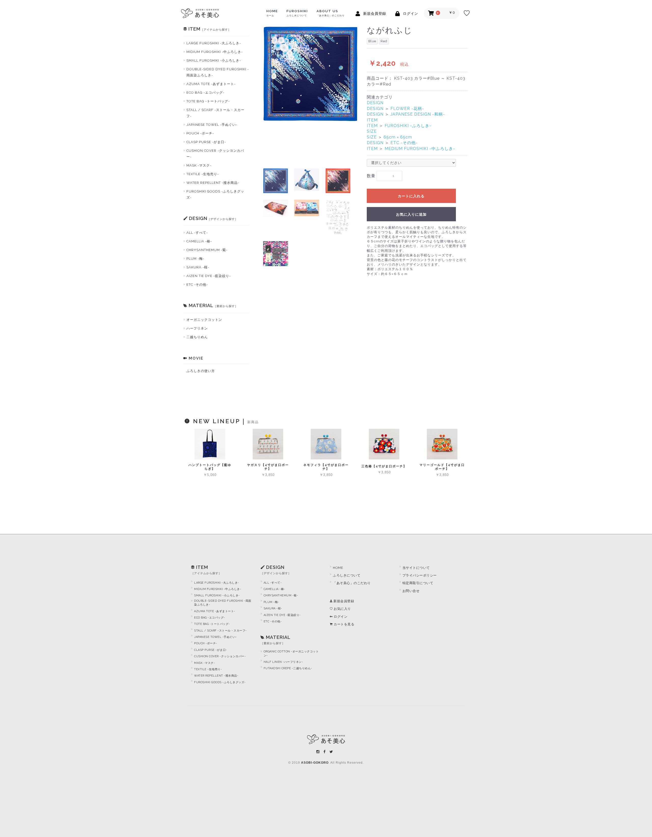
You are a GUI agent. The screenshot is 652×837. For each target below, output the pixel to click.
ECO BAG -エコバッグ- (205, 92)
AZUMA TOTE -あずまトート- (211, 84)
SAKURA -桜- (197, 267)
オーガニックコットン (204, 320)
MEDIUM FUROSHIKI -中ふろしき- (420, 148)
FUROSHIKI (297, 13)
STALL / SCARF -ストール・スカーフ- (215, 113)
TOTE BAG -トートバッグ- (208, 101)
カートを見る (343, 624)
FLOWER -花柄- (407, 108)
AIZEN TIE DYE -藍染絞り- (208, 276)
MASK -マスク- (198, 165)
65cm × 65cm (398, 137)
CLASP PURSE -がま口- (206, 142)
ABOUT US (331, 13)
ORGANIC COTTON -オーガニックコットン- (291, 653)
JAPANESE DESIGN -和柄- (417, 114)
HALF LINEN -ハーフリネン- (283, 662)
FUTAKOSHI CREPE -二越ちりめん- (288, 668)
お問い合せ (411, 591)
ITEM (372, 120)
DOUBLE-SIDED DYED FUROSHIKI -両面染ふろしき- (217, 72)
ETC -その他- (197, 284)
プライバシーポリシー (419, 575)
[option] (310, 73)
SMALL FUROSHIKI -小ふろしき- (213, 60)
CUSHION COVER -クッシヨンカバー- (215, 154)
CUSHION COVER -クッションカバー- (220, 656)
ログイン (340, 617)
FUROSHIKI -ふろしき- (408, 125)
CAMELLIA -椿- (199, 241)
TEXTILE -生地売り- (202, 174)
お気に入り (342, 609)
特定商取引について (417, 583)
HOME (272, 13)
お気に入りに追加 (411, 214)
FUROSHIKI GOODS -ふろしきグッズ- (215, 194)
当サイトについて (416, 568)
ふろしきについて (346, 575)
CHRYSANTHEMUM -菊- (206, 250)
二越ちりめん (197, 337)
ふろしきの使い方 (200, 371)
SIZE (372, 131)
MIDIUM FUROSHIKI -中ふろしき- (214, 52)
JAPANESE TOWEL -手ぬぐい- (211, 125)
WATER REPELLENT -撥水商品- (212, 183)
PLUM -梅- (195, 258)
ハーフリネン (197, 328)
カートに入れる (411, 196)
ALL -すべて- (197, 233)
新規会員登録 (343, 601)
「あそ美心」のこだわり (352, 583)
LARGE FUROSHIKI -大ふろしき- (213, 43)
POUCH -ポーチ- (200, 133)
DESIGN (375, 102)
